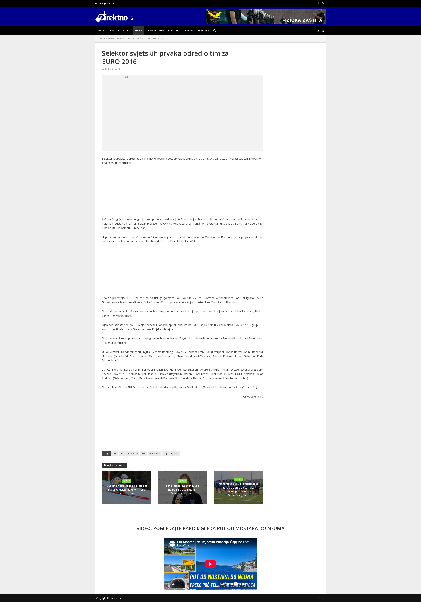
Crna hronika (155, 30)
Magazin (188, 30)
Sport (138, 30)
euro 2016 (132, 453)
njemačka (154, 453)
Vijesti (113, 30)
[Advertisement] (182, 193)
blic (114, 453)
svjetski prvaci (171, 453)
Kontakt (203, 30)
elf (121, 453)
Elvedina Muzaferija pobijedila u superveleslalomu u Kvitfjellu (127, 487)
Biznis (126, 30)
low (144, 453)
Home (101, 30)
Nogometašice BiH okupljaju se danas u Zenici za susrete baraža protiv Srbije (238, 487)
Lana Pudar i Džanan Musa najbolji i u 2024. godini (182, 487)
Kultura (173, 30)
